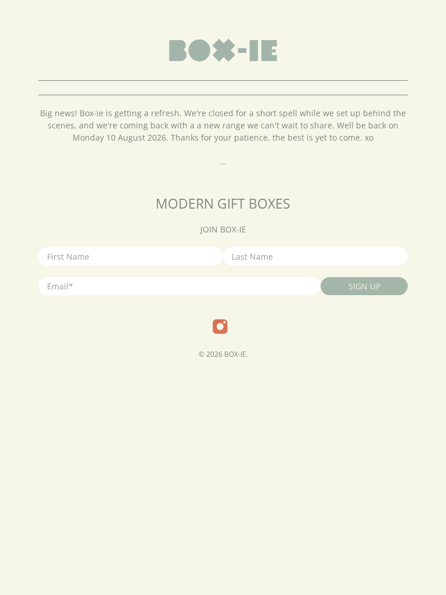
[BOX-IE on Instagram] (220, 331)
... (223, 161)
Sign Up (364, 286)
